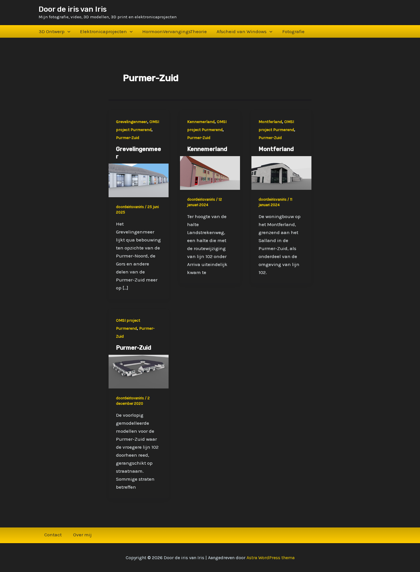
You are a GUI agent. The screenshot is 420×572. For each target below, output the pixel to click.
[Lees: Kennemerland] (210, 172)
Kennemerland (201, 121)
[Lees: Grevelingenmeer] (139, 180)
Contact (53, 534)
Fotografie (293, 31)
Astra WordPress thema (271, 557)
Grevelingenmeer (131, 121)
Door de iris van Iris (73, 9)
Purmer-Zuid (127, 137)
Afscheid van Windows (242, 31)
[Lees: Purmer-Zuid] (139, 371)
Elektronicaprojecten (103, 31)
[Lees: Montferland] (281, 172)
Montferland (270, 121)
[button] (67, 31)
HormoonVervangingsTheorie (174, 31)
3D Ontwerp (52, 31)
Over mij (82, 534)
